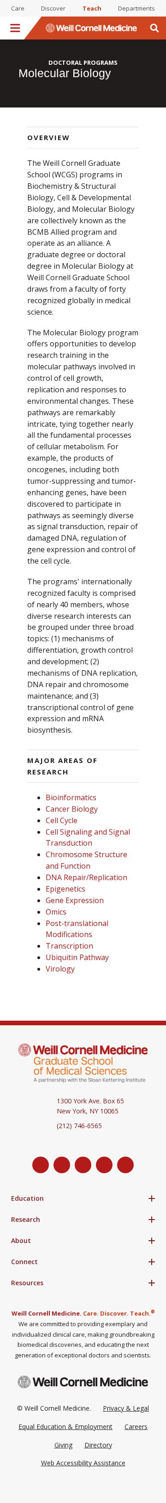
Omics (56, 912)
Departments (136, 8)
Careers (136, 1426)
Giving (63, 1445)
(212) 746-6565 (79, 1125)
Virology (60, 969)
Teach (92, 8)
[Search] (154, 28)
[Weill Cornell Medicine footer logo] (83, 1382)
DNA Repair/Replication (86, 877)
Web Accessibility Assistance (83, 1462)
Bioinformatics (71, 797)
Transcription (69, 946)
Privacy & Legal (126, 1408)
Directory (98, 1445)
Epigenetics (65, 889)
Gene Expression (75, 900)
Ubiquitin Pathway (77, 957)
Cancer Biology (72, 809)
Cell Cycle (61, 820)
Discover (53, 8)
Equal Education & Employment (65, 1426)
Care (17, 8)
